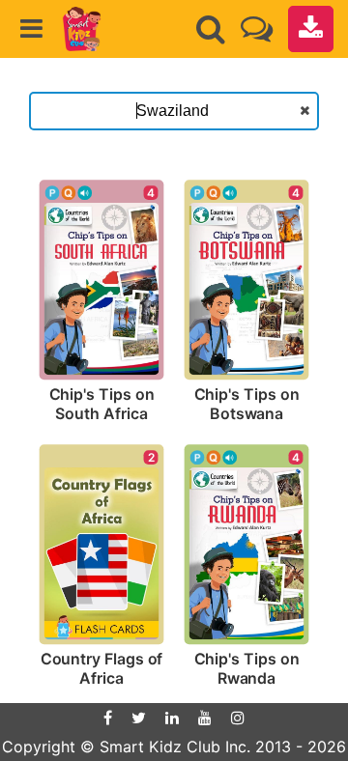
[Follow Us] (256, 28)
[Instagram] (237, 717)
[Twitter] (139, 717)
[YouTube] (205, 717)
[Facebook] (108, 717)
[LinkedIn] (172, 717)
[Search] (210, 29)
